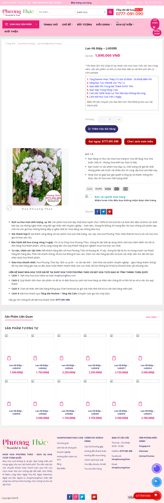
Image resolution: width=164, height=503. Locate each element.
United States (146, 456)
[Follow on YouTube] (94, 497)
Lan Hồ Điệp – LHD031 (95, 412)
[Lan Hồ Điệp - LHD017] (121, 347)
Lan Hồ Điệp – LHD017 (121, 367)
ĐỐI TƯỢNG (84, 24)
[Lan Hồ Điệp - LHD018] (95, 347)
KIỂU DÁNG (103, 24)
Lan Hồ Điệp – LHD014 (148, 367)
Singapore (144, 446)
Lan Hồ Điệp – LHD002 (69, 412)
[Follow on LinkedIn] (88, 497)
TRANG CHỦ (50, 24)
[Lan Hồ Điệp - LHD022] (42, 347)
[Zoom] (9, 208)
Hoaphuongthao (121, 459)
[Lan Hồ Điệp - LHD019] (16, 347)
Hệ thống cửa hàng (82, 2)
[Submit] (110, 12)
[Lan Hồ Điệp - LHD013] (147, 393)
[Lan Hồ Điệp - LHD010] (16, 393)
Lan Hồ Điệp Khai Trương (49, 43)
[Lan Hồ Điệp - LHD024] (68, 347)
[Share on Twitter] (103, 212)
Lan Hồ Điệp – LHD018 (95, 367)
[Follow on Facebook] (70, 497)
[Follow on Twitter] (82, 497)
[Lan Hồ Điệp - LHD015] (121, 393)
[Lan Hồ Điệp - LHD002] (68, 393)
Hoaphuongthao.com (65, 275)
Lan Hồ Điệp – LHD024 (69, 367)
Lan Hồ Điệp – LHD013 (148, 412)
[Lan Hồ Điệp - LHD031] (95, 393)
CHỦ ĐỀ (66, 24)
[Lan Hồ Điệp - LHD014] (147, 347)
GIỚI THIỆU (11, 31)
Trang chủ (10, 43)
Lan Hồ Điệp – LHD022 (42, 367)
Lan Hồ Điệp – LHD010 (16, 412)
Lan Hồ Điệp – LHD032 (42, 412)
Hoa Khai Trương (26, 43)
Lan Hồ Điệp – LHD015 (121, 412)
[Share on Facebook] (97, 212)
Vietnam (143, 451)
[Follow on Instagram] (76, 497)
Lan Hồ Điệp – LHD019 (16, 367)
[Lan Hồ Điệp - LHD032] (42, 393)
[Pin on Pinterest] (109, 212)
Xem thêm (151, 317)
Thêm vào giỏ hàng (103, 128)
